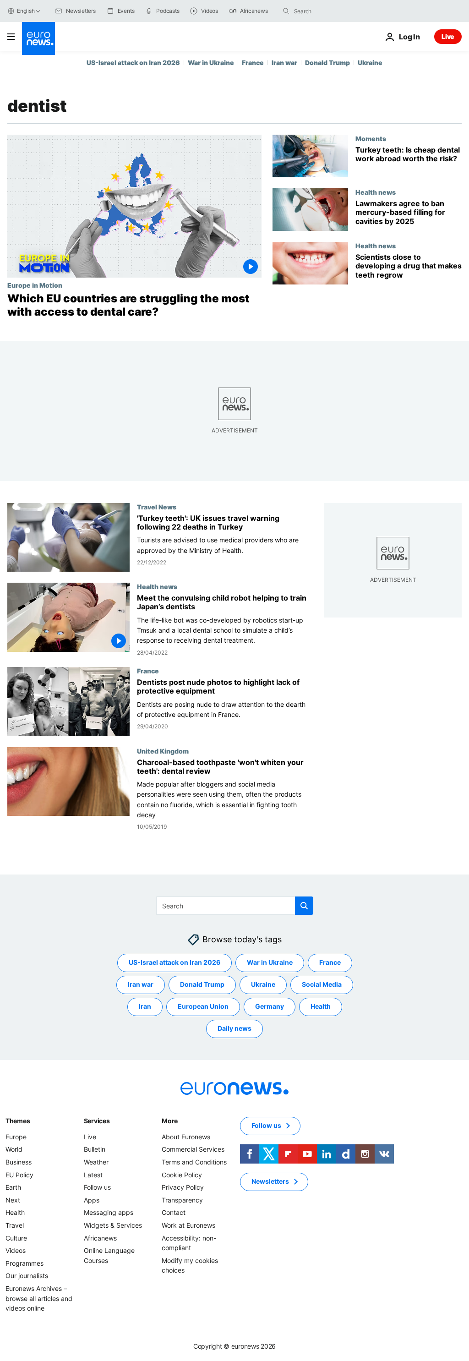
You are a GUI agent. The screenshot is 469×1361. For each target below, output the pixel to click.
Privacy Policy (183, 1187)
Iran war (284, 62)
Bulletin (94, 1149)
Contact (173, 1212)
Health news (375, 192)
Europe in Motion (34, 285)
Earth (13, 1187)
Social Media (322, 984)
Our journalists (26, 1275)
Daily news (234, 1028)
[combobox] (332, 11)
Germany (269, 1006)
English (25, 10)
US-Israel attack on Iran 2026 (133, 62)
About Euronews (186, 1136)
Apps (91, 1199)
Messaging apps (108, 1212)
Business (18, 1162)
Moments (370, 138)
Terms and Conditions (194, 1162)
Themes (17, 1120)
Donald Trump (327, 62)
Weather (96, 1162)
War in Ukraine (211, 62)
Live (448, 36)
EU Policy (19, 1174)
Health (321, 1006)
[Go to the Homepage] (38, 38)
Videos (15, 1250)
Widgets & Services (113, 1225)
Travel (14, 1225)
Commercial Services (193, 1149)
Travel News (156, 506)
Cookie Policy (182, 1174)
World (13, 1149)
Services (97, 1120)
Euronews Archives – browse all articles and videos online (38, 1298)
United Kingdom (163, 750)
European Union (203, 1006)
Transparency (182, 1199)
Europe (16, 1136)
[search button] (286, 11)
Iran (145, 1006)
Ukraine (370, 62)
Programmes (24, 1263)
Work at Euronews (188, 1225)
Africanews (100, 1237)
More (170, 1120)
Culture (16, 1237)
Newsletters (270, 1181)
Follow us (97, 1187)
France (253, 62)
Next (12, 1199)
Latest (93, 1174)
